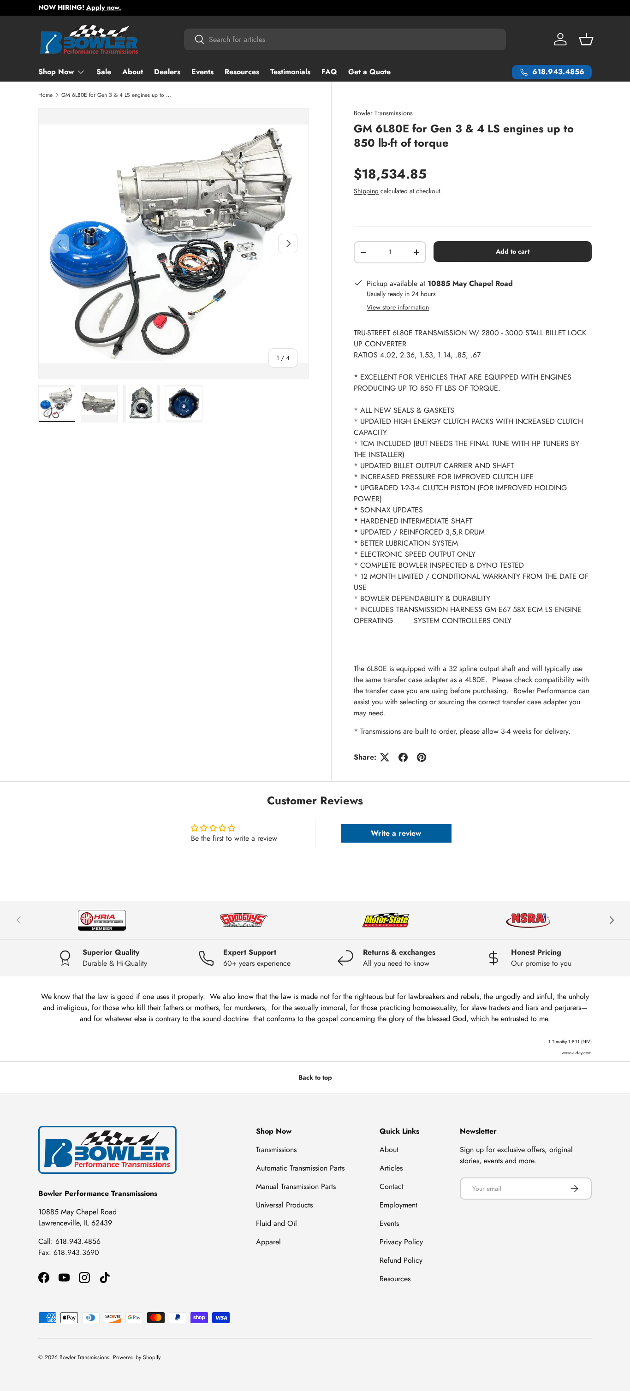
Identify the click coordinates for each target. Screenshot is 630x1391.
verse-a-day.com (577, 1052)
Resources (242, 71)
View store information (398, 307)
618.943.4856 (78, 1241)
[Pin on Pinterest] (421, 757)
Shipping (366, 191)
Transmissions (276, 1149)
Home (45, 95)
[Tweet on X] (384, 757)
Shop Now (56, 71)
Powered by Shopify (136, 1357)
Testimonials (290, 71)
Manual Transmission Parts (296, 1186)
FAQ (329, 71)
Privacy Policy (401, 1241)
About (132, 71)
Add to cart (512, 251)
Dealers (167, 71)
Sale (103, 71)
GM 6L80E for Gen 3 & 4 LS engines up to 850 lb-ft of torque (116, 95)
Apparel (268, 1241)
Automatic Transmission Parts (300, 1168)
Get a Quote (369, 71)
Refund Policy (401, 1260)
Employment (398, 1205)
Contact (392, 1186)
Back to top (315, 1077)
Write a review (396, 833)
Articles (391, 1168)
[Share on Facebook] (403, 757)
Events (202, 71)
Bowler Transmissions (383, 113)
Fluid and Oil (276, 1223)
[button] (586, 39)
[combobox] (345, 39)
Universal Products (284, 1205)
